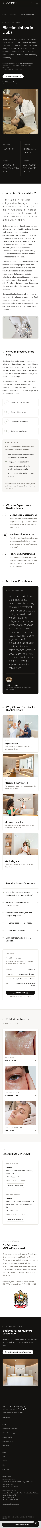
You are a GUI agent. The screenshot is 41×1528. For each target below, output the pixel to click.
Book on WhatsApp (21, 993)
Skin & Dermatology (9, 1433)
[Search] (31, 3)
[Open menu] (36, 3)
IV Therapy (6, 1445)
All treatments (10, 82)
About (4, 1456)
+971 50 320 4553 (12, 1177)
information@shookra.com (11, 1504)
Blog (4, 1465)
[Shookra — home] (10, 3)
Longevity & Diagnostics (10, 1429)
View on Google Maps (15, 1186)
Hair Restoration (8, 1441)
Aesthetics (14, 14)
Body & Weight (7, 1437)
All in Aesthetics (10, 1023)
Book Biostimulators (14, 76)
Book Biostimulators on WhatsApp (19, 1352)
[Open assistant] (36, 1523)
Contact (5, 1461)
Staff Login (6, 1469)
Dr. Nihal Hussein (26, 63)
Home (5, 14)
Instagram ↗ (6, 1417)
